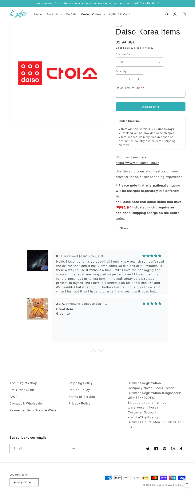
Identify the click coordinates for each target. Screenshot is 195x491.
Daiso (119, 26)
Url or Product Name (130, 88)
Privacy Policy (80, 403)
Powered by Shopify (175, 485)
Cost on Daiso (124, 54)
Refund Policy (79, 390)
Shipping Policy (81, 383)
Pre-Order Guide (22, 390)
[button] (54, 14)
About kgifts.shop (23, 383)
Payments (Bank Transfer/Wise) (34, 410)
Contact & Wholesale (26, 403)
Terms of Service (82, 397)
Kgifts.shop (158, 485)
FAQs (13, 397)
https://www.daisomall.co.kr (137, 163)
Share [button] (124, 228)
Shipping (121, 47)
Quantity (121, 71)
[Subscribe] (74, 448)
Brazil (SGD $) (22, 482)
